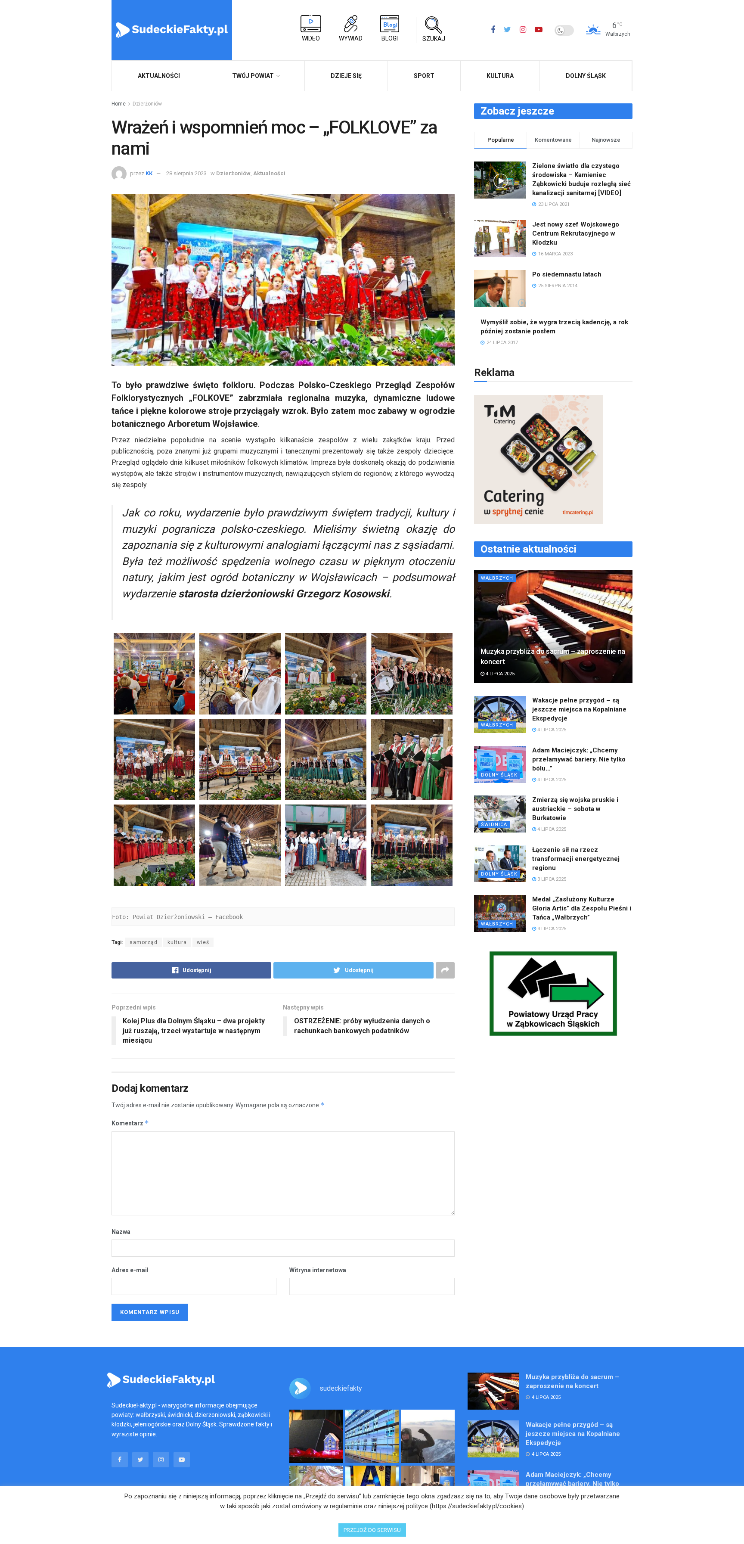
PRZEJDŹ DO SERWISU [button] (372, 1530)
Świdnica (494, 824)
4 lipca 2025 (499, 674)
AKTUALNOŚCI (159, 75)
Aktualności (269, 173)
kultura (177, 942)
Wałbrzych (497, 578)
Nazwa (121, 1231)
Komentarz (130, 1123)
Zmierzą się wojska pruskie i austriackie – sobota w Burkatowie (575, 809)
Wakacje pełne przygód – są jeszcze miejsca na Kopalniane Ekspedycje (579, 709)
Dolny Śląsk (586, 75)
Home (119, 104)
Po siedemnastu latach (566, 274)
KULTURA (500, 75)
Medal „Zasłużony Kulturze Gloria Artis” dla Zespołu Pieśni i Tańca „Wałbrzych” (581, 908)
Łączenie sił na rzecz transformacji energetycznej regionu (576, 859)
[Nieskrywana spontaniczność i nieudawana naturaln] (316, 1436)
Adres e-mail (130, 1270)
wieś (203, 942)
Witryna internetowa (317, 1270)
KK (149, 173)
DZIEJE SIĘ (346, 75)
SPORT (424, 75)
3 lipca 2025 (551, 879)
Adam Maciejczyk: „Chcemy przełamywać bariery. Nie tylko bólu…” (579, 759)
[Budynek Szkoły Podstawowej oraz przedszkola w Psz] (372, 1436)
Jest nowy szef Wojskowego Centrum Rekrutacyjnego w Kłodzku (575, 233)
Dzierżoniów (147, 104)
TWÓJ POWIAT (253, 75)
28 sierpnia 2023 (186, 173)
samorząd (144, 942)
